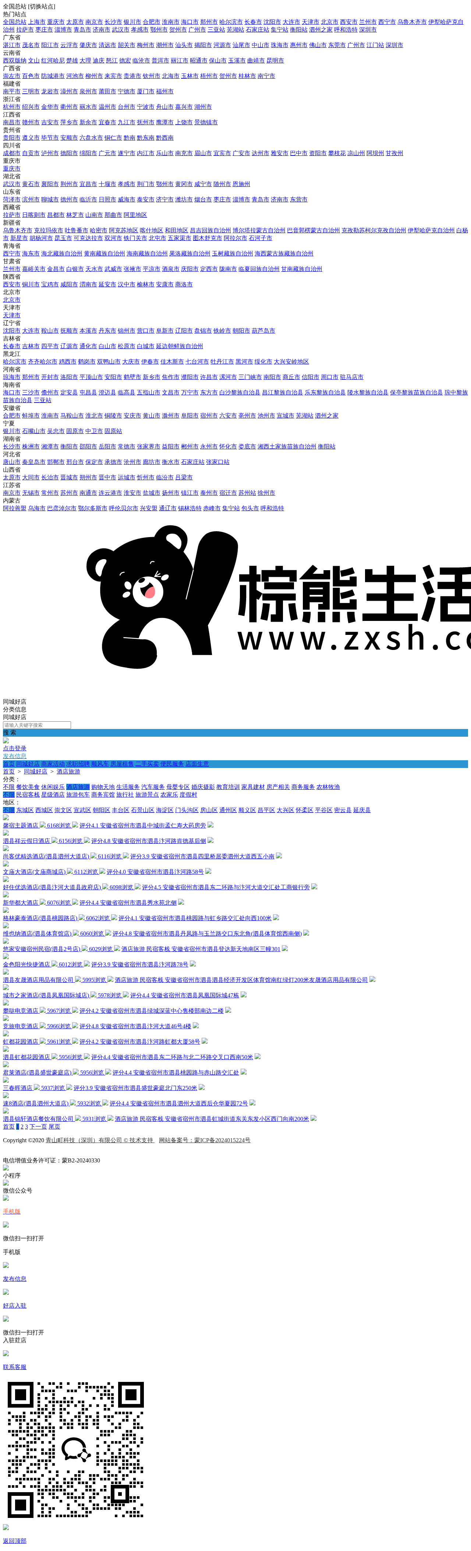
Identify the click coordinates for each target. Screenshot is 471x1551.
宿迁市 (228, 493)
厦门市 (146, 91)
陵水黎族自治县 (368, 392)
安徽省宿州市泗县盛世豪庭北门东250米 (145, 1088)
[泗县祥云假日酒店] (6, 833)
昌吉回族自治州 (210, 230)
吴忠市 (56, 431)
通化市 (88, 346)
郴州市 (190, 446)
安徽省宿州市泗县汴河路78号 (150, 964)
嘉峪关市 (34, 269)
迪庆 (99, 60)
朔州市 (88, 477)
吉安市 (50, 122)
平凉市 (151, 269)
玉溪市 (237, 60)
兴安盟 (148, 508)
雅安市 (279, 153)
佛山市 (318, 45)
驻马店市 (352, 377)
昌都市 (56, 215)
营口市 (146, 331)
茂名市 (31, 45)
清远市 (107, 45)
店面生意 (197, 764)
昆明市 (275, 60)
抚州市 (146, 122)
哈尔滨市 (231, 22)
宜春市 (107, 122)
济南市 (101, 29)
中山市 (260, 45)
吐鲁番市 (76, 230)
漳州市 (69, 91)
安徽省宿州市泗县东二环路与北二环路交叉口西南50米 (182, 1057)
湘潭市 (50, 446)
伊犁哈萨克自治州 (431, 230)
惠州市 (299, 45)
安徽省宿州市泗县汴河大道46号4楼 (145, 1026)
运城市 (126, 477)
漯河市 (228, 377)
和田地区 (176, 230)
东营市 (299, 199)
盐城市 (151, 493)
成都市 (12, 153)
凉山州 (356, 153)
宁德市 (126, 91)
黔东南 (146, 138)
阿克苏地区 (123, 230)
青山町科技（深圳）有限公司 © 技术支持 (100, 1140)
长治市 (50, 477)
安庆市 (132, 415)
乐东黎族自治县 (325, 392)
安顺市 (69, 138)
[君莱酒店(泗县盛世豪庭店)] (6, 1065)
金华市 (50, 107)
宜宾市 (222, 153)
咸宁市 (203, 184)
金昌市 (56, 269)
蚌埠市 (31, 415)
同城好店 (28, 764)
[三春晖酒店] (6, 1081)
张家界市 (148, 446)
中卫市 (94, 431)
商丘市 (291, 377)
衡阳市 (69, 446)
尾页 (54, 1126)
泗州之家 (321, 29)
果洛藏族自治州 (189, 253)
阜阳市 (190, 415)
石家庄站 (257, 29)
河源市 (222, 45)
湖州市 (203, 107)
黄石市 (31, 184)
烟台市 (203, 199)
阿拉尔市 (235, 238)
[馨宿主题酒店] (6, 818)
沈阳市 (272, 22)
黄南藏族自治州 (104, 253)
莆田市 (107, 91)
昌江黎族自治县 (282, 392)
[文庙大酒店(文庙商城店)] (6, 864)
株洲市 (31, 446)
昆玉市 (63, 238)
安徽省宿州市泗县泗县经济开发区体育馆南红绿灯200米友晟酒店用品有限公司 (266, 980)
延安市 (107, 284)
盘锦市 (203, 331)
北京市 (330, 22)
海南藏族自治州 (147, 253)
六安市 (228, 415)
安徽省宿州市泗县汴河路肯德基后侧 (159, 841)
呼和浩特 (346, 29)
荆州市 (69, 184)
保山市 (218, 60)
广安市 (241, 153)
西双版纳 (14, 60)
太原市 (75, 22)
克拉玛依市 (48, 230)
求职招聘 (78, 764)
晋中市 (107, 477)
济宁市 (165, 199)
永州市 (209, 446)
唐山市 (12, 462)
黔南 (129, 138)
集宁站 (279, 29)
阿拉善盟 (14, 508)
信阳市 (310, 377)
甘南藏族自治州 (301, 269)
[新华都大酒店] (6, 895)
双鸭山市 (109, 361)
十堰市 (107, 184)
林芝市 (75, 215)
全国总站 (14, 22)
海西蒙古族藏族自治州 (284, 253)
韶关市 (126, 45)
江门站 (375, 45)
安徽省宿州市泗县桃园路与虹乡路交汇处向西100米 (205, 918)
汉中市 (126, 284)
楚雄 (72, 60)
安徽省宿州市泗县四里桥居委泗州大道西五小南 (213, 856)
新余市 (88, 122)
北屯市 (157, 238)
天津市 (310, 22)
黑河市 (244, 361)
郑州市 (209, 22)
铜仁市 (113, 138)
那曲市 (113, 215)
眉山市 (203, 153)
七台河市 (197, 361)
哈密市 (98, 230)
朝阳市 (241, 331)
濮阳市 (190, 377)
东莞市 (337, 45)
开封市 (50, 377)
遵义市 (31, 138)
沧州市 (132, 462)
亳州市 (247, 415)
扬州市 (171, 493)
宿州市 (209, 415)
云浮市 (69, 45)
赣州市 (31, 122)
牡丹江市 (222, 361)
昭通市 (199, 60)
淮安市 (132, 493)
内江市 (146, 153)
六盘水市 (91, 138)
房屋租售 (122, 764)
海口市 (190, 22)
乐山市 (165, 153)
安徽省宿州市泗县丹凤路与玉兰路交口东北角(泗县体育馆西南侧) (217, 933)
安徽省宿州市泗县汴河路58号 (165, 872)
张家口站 (218, 462)
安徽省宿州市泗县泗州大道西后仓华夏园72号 (189, 1103)
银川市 (132, 22)
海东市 (31, 253)
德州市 (69, 199)
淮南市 (171, 22)
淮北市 (94, 415)
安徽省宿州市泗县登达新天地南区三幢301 (225, 949)
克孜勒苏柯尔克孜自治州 (373, 230)
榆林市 (146, 284)
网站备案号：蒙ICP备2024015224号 (205, 1140)
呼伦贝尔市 (123, 508)
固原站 (113, 431)
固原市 (75, 431)
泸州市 (50, 153)
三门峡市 (250, 377)
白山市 (107, 346)
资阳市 (318, 153)
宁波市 (146, 107)
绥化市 (263, 361)
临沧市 (141, 60)
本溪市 (88, 331)
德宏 (125, 60)
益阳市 (171, 446)
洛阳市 (69, 377)
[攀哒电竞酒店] (6, 1003)
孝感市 (140, 29)
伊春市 (150, 361)
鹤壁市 (132, 377)
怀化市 (228, 446)
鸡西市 (68, 361)
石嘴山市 (34, 431)
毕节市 (50, 138)
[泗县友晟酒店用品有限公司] (6, 972)
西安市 (349, 22)
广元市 (107, 153)
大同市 (31, 477)
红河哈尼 (53, 60)
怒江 (112, 60)
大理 (85, 60)
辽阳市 (184, 331)
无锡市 (31, 493)
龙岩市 (50, 91)
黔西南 (165, 138)
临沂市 (88, 199)
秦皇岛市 (34, 462)
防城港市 (53, 76)
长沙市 (113, 22)
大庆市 (131, 361)
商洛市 (184, 284)
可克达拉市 (88, 238)
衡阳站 (299, 29)
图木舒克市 (207, 238)
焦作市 (171, 377)
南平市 (12, 91)
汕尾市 (241, 45)
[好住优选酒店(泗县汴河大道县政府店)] (6, 880)
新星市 (19, 238)
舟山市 (165, 107)
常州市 (50, 493)
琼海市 (12, 377)
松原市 (126, 346)
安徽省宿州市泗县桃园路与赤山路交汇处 (186, 1072)
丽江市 (179, 60)
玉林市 (190, 76)
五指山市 (148, 392)
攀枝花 (337, 153)
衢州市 (69, 107)
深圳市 (368, 29)
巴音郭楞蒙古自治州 (313, 230)
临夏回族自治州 (259, 269)
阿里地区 (135, 215)
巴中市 (299, 153)
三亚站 (216, 29)
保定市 (94, 462)
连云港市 (110, 493)
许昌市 (209, 377)
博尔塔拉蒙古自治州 (259, 230)
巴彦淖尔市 (62, 508)
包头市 (250, 508)
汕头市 (184, 45)
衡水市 (171, 462)
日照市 (107, 199)
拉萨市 (25, 29)
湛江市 (12, 45)
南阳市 (272, 377)
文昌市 (171, 392)
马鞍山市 (72, 415)
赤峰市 (212, 508)
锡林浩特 (190, 508)
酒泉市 (171, 269)
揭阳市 (203, 45)
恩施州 (241, 184)
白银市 (75, 269)
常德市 (126, 446)
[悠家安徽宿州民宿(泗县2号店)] (6, 942)
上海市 (37, 22)
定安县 (69, 392)
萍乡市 (69, 122)
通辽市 (168, 508)
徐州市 (266, 493)
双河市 (113, 238)
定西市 (209, 269)
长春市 (253, 22)
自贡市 (31, 153)
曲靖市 (256, 60)
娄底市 (247, 446)
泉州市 (88, 91)
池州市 (266, 415)
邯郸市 (56, 462)
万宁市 (190, 392)
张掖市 (132, 269)
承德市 (113, 462)
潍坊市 (184, 199)
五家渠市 (179, 238)
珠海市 (279, 45)
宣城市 (285, 415)
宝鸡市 (50, 284)
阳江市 (50, 45)
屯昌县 (88, 392)
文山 (34, 60)
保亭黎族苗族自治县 (416, 392)
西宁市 (387, 22)
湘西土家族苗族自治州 (287, 446)
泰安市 (146, 199)
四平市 (50, 346)
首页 (9, 764)
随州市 (222, 184)
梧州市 (209, 76)
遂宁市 (126, 153)
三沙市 (31, 392)
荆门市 (146, 184)
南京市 (94, 22)
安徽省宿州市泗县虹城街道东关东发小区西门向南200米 (237, 1119)
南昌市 (12, 122)
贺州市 (178, 29)
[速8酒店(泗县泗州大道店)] (6, 1096)
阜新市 (165, 331)
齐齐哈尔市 (42, 361)
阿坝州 (375, 153)
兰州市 (368, 22)
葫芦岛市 (263, 331)
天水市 (94, 269)
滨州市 (31, 199)
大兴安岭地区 (291, 361)
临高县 (126, 392)
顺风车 (100, 764)
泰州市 (209, 493)
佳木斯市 (172, 361)
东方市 (209, 392)
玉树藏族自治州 (232, 253)
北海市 (171, 76)
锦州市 (126, 331)
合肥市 (151, 22)
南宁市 (266, 76)
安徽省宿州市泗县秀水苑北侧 (138, 903)
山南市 (94, 215)
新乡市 (151, 377)
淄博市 (63, 29)
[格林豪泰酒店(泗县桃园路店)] (6, 911)
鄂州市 (159, 29)
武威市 (113, 269)
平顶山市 (91, 377)
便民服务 (172, 764)
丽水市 (88, 107)
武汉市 (121, 29)
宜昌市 (88, 184)
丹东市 (107, 331)
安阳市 (113, 377)
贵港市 (132, 76)
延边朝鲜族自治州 (179, 346)
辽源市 (69, 346)
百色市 (31, 76)
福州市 (165, 91)
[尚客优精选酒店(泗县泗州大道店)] (6, 849)
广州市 (197, 29)
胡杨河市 (41, 238)
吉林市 (31, 346)
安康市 (165, 284)
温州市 (107, 107)
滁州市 (171, 415)
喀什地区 (151, 230)
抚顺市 (69, 331)
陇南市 (228, 269)
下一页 (38, 1126)
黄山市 (151, 415)
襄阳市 (50, 184)
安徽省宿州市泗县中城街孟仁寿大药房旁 (153, 825)
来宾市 (113, 76)
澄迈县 (107, 392)
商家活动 (53, 764)
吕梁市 (184, 477)
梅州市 (146, 45)
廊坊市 (151, 462)
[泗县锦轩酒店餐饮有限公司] (6, 1111)
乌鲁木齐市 (412, 22)
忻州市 (146, 477)
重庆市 (56, 22)
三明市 (31, 91)
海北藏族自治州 (61, 253)
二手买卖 (147, 764)
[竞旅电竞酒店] (6, 1019)
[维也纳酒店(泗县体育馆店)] (6, 926)
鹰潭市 (165, 122)
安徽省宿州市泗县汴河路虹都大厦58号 (150, 1042)
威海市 (126, 199)
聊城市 (50, 199)
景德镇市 (206, 122)
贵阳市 (12, 138)
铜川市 (31, 284)
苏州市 (69, 493)
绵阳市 (88, 153)
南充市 (184, 153)
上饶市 (184, 122)
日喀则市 (34, 215)
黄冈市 (184, 184)
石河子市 (260, 238)
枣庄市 (44, 29)
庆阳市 (190, 269)
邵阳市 (88, 446)
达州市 (260, 153)
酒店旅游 (68, 771)
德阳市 (69, 153)
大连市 (291, 22)
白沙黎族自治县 (240, 392)
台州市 (126, 107)
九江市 (126, 122)
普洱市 (160, 60)
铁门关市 (135, 238)
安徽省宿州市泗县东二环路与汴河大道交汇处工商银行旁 (236, 887)
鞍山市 (50, 331)
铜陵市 (113, 415)
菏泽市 (12, 199)
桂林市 (247, 76)
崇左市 (12, 76)
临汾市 (165, 477)
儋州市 (50, 392)
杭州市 (12, 107)
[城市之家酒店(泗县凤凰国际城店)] (6, 988)
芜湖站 (235, 29)
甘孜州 (394, 153)
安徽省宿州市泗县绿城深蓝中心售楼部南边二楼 (162, 1011)
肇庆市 (88, 45)
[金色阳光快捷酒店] (6, 957)
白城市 (146, 346)
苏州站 (247, 493)
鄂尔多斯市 (92, 508)
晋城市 (69, 477)
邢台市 (75, 462)
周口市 (330, 377)
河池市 (75, 76)
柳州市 (94, 76)
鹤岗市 (87, 361)
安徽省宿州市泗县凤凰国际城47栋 (195, 995)
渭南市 (88, 284)
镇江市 (190, 493)
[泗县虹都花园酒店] (6, 1050)
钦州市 (151, 76)
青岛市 (82, 29)
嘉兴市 (184, 107)
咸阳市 (69, 284)
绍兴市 (31, 107)
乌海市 (37, 508)
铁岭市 (222, 331)
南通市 (88, 493)
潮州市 (165, 45)
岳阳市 (107, 446)
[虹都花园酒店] (6, 1034)
